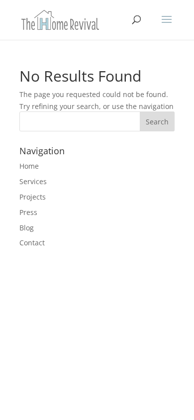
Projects (32, 197)
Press (28, 212)
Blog (26, 227)
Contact (32, 242)
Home (29, 166)
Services (33, 181)
